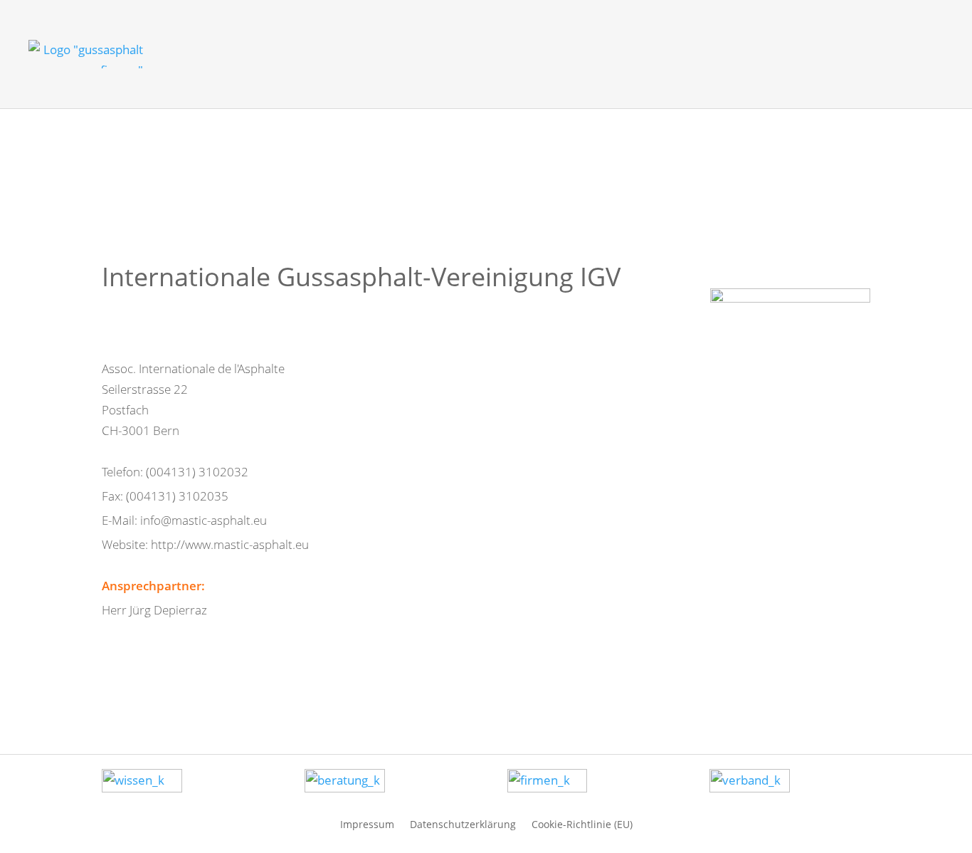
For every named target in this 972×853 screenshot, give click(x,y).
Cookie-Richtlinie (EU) (582, 823)
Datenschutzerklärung (463, 823)
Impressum (367, 823)
